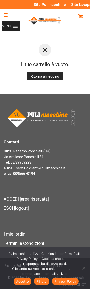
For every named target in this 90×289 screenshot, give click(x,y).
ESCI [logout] (16, 208)
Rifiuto (41, 281)
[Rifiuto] (83, 268)
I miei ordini (15, 234)
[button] (6, 26)
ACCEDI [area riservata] (26, 199)
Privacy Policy (65, 281)
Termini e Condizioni (24, 243)
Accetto (22, 281)
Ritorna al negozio (45, 76)
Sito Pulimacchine (50, 5)
